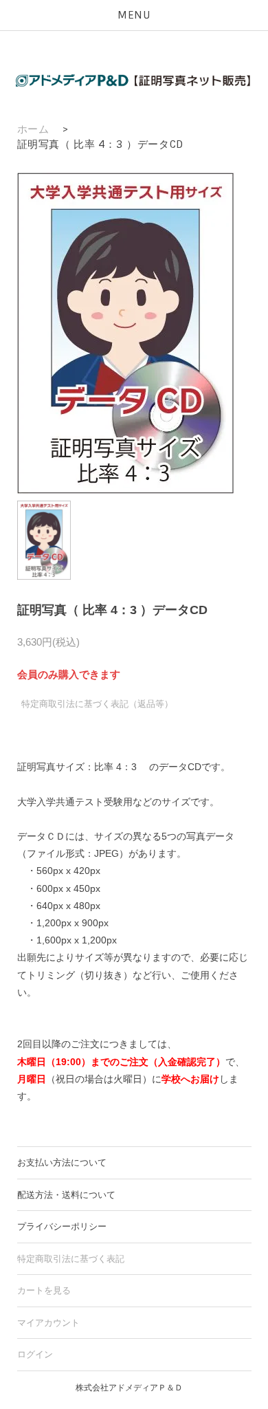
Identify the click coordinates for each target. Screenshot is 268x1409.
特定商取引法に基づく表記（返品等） (97, 704)
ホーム (33, 129)
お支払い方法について (62, 1162)
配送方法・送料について (66, 1195)
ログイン (35, 1354)
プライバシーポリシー (62, 1226)
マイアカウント (48, 1323)
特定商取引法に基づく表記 (70, 1259)
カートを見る (44, 1290)
